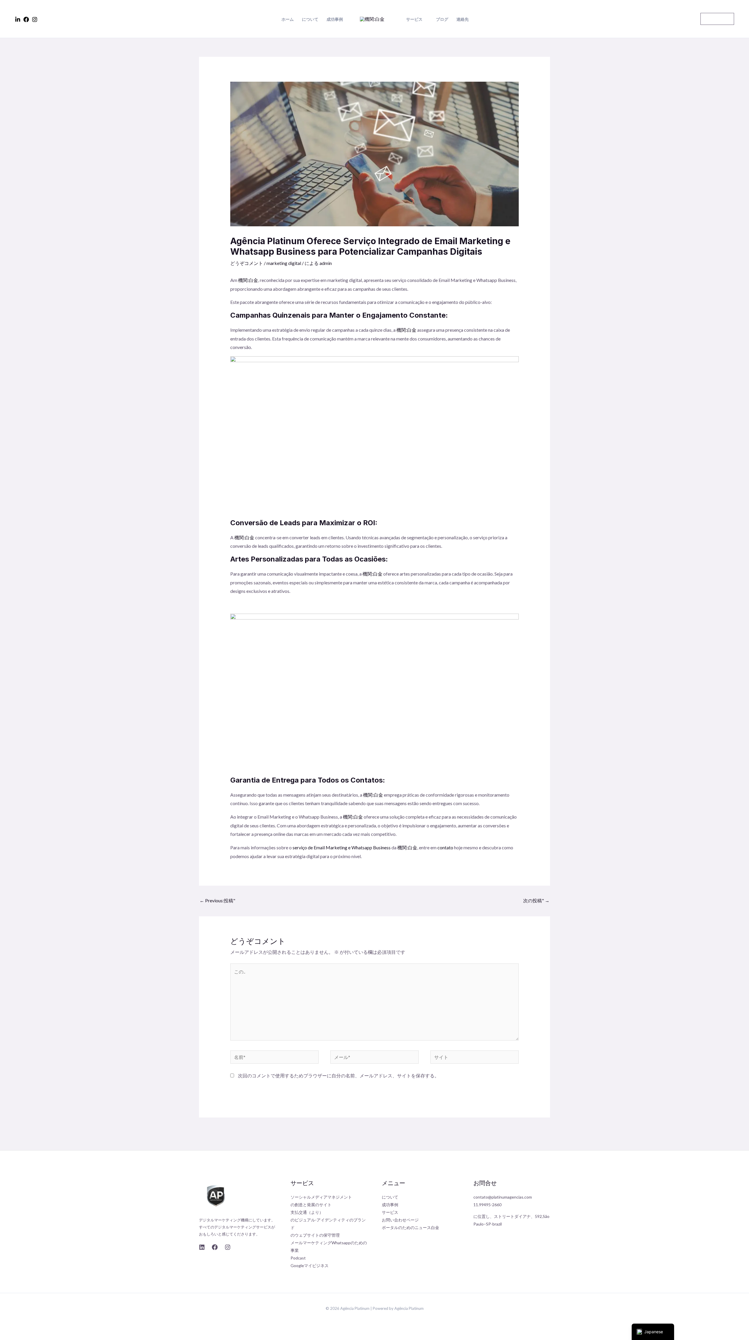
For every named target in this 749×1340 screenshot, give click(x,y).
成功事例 (335, 19)
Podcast (298, 1257)
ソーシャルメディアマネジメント (321, 1196)
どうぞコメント (246, 263)
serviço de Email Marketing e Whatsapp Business (341, 847)
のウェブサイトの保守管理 (315, 1235)
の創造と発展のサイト (311, 1204)
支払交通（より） (307, 1212)
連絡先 (462, 19)
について (310, 19)
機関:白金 (406, 330)
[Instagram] (34, 19)
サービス (414, 19)
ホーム (287, 19)
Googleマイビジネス (310, 1265)
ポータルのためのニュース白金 (410, 1227)
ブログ (442, 19)
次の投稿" (536, 900)
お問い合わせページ (400, 1219)
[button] (717, 19)
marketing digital (284, 263)
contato (445, 847)
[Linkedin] (17, 19)
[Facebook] (26, 19)
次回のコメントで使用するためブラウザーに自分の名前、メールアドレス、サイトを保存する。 (338, 1075)
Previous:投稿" (217, 900)
